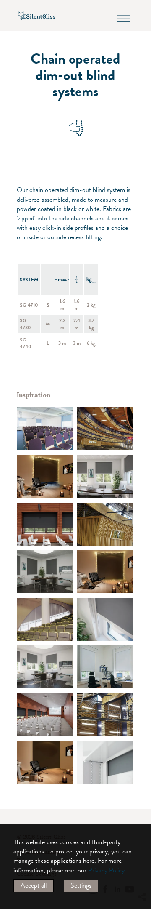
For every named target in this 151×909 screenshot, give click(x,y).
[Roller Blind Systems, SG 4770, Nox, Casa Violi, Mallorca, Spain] (45, 476)
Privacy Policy (106, 870)
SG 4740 (25, 343)
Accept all (34, 885)
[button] (141, 820)
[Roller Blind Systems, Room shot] (45, 428)
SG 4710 (29, 305)
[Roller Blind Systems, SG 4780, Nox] (45, 524)
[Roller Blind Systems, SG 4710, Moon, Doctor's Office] (105, 476)
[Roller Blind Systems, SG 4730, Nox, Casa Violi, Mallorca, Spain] (105, 571)
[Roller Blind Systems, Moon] (105, 619)
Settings (80, 885)
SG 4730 (25, 324)
